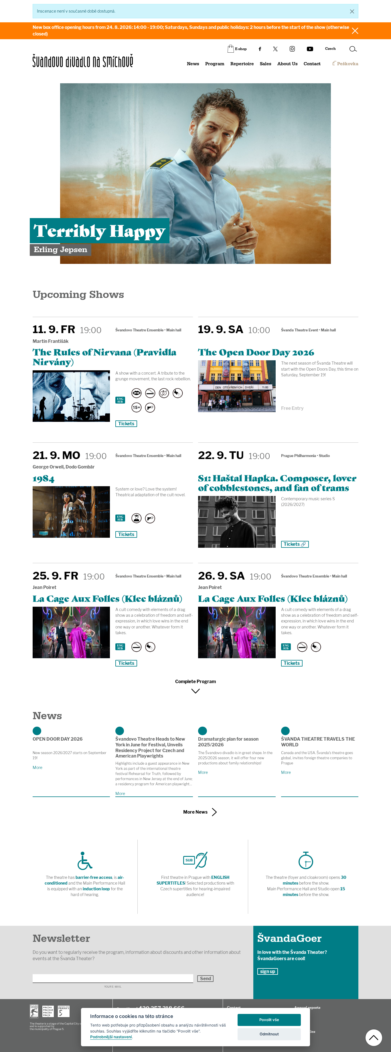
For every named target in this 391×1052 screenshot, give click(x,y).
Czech (330, 48)
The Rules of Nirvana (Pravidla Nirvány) (104, 356)
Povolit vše (269, 1019)
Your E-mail (113, 986)
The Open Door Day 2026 (256, 351)
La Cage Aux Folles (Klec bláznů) (107, 598)
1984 (43, 477)
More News (195, 812)
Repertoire (242, 64)
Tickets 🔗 (295, 544)
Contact (312, 64)
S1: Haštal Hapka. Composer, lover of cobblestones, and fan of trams (277, 482)
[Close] (352, 11)
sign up (267, 971)
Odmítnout (269, 1034)
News (193, 64)
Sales (265, 64)
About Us (287, 64)
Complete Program (195, 681)
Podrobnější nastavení (111, 1037)
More (37, 767)
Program (214, 64)
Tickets (126, 423)
